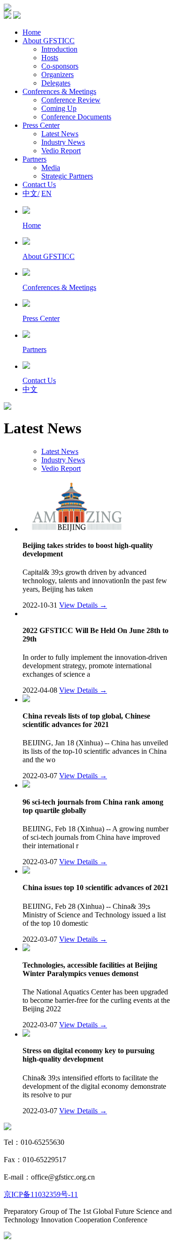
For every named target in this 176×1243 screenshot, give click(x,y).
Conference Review (70, 100)
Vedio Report (61, 151)
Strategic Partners (67, 176)
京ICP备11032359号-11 (41, 1194)
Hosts (49, 58)
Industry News (63, 142)
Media (50, 168)
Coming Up (59, 108)
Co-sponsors (59, 66)
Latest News (59, 134)
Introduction (59, 49)
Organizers (57, 74)
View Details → (83, 605)
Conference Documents (76, 117)
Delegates (55, 83)
